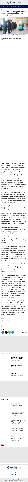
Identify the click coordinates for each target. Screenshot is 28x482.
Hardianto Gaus (9, 321)
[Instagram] (13, 475)
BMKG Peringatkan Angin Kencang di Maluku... (18, 374)
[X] (6, 332)
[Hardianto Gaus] (3, 321)
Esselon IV (4, 325)
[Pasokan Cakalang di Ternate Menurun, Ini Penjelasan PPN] (5, 368)
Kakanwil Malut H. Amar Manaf (14, 325)
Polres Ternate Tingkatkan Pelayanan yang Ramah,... (18, 421)
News (6, 9)
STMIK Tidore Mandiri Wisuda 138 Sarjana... (17, 357)
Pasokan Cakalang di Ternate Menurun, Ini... (17, 366)
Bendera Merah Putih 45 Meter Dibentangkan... (17, 412)
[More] (16, 332)
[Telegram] (12, 332)
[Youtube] (16, 475)
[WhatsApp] (9, 332)
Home (2, 9)
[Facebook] (2, 332)
